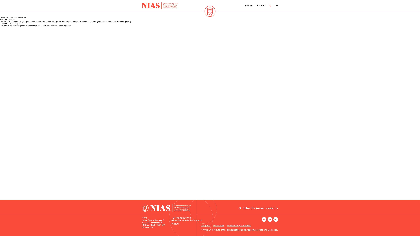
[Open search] (270, 5)
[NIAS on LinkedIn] (270, 219)
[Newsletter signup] (275, 219)
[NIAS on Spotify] (264, 219)
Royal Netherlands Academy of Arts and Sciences (252, 230)
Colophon (205, 226)
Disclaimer (218, 226)
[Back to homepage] (160, 5)
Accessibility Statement (239, 226)
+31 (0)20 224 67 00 (181, 218)
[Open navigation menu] (277, 5)
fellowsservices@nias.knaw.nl (186, 220)
